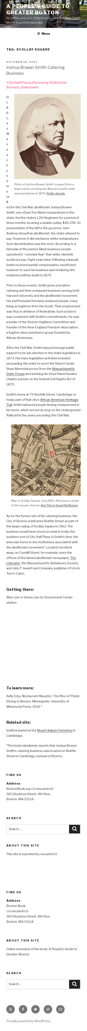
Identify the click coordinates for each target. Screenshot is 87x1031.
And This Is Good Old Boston (59, 505)
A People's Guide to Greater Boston (37, 9)
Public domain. (55, 193)
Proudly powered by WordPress (28, 1021)
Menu (46, 33)
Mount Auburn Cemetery (55, 730)
